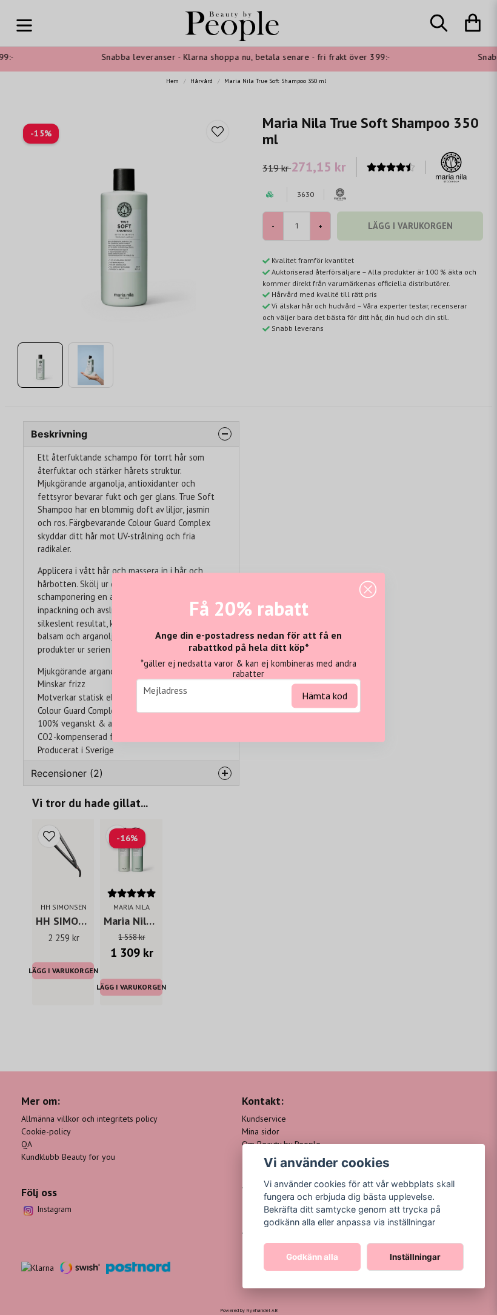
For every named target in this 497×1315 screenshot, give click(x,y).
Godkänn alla (312, 1257)
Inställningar (415, 1257)
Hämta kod (324, 696)
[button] (368, 590)
